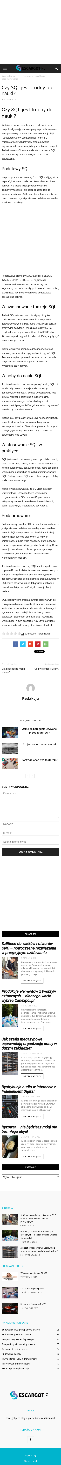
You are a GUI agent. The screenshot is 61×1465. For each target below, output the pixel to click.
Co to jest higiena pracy (32, 1289)
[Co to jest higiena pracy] (10, 1292)
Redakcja (30, 698)
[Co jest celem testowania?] (10, 748)
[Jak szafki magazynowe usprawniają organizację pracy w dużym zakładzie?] (10, 1252)
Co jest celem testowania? (39, 744)
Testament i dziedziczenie (15, 1349)
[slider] (11, 633)
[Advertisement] (30, 32)
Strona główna (8, 76)
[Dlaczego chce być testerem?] (10, 763)
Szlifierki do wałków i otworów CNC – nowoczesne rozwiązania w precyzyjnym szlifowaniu (29, 948)
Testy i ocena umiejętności (16, 1363)
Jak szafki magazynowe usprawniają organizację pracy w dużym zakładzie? (29, 1043)
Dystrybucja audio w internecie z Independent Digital (29, 1089)
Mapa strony (30, 1455)
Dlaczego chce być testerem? (39, 760)
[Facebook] (30, 1439)
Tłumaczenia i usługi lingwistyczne (20, 1358)
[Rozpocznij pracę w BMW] (10, 1308)
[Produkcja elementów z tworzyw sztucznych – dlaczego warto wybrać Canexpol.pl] (10, 1235)
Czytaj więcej (32, 981)
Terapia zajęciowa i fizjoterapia (18, 1339)
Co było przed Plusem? (46, 668)
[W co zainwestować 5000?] (10, 1276)
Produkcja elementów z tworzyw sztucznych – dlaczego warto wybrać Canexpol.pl (29, 996)
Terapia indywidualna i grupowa (18, 1344)
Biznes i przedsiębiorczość (15, 1368)
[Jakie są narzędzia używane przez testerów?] (10, 732)
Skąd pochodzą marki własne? (13, 670)
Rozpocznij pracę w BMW (33, 1304)
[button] (56, 68)
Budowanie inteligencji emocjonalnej (21, 1329)
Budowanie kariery (11, 1353)
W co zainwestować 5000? (33, 1273)
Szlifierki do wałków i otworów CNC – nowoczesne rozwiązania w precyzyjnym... (39, 1218)
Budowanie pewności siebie (16, 1334)
